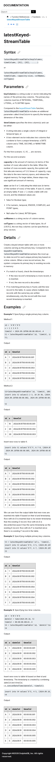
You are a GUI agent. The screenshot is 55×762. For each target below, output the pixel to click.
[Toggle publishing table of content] (17, 24)
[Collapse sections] (9, 24)
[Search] (33, 11)
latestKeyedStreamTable (18, 19)
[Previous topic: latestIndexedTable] (11, 24)
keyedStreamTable (27, 108)
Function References (20, 17)
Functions (36, 17)
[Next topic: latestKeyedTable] (14, 24)
